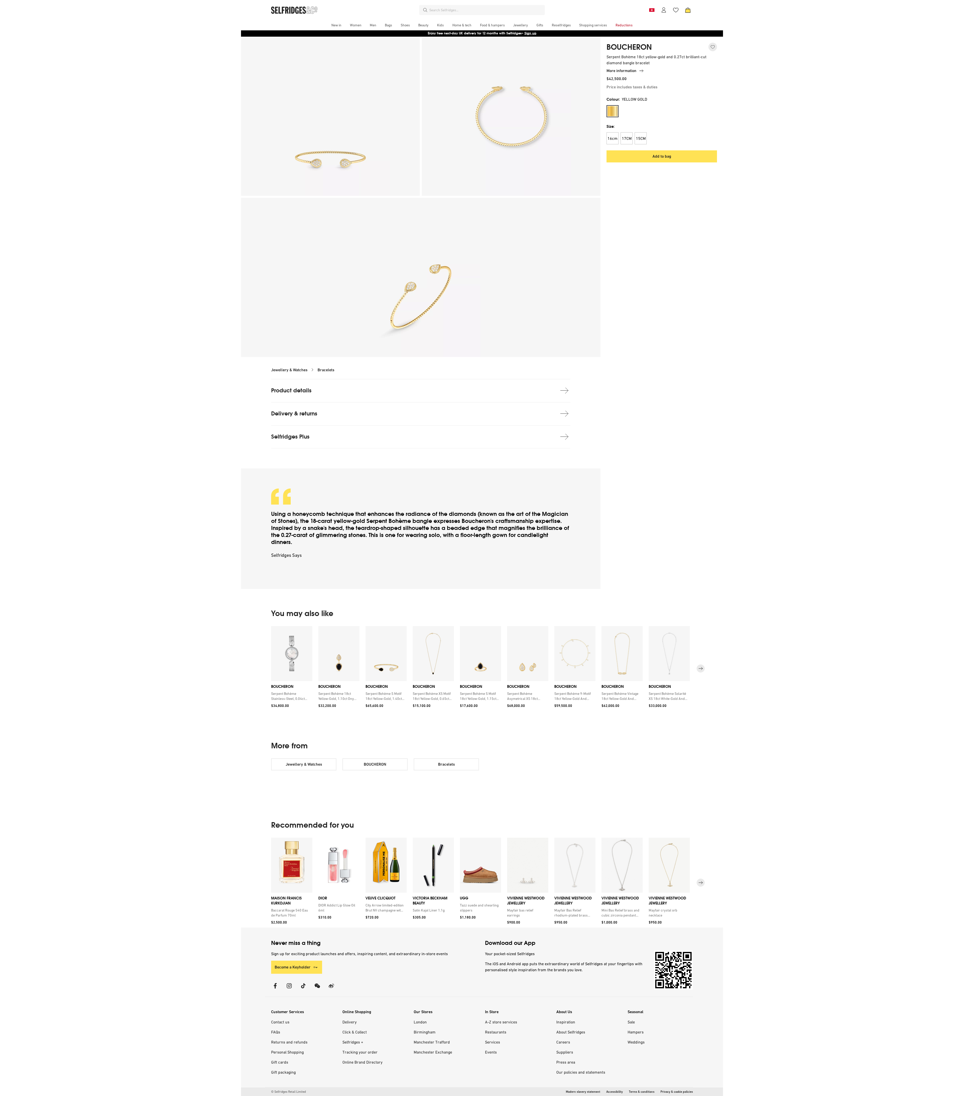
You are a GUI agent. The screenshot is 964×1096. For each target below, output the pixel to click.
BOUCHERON (629, 47)
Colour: (627, 99)
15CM (641, 138)
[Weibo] (331, 989)
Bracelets (326, 370)
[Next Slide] (701, 668)
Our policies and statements (580, 1072)
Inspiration (565, 1022)
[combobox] (486, 10)
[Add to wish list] (712, 47)
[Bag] (688, 10)
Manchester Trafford (432, 1042)
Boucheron (476, 521)
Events (491, 1052)
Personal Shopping (287, 1052)
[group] (482, 668)
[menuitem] (336, 25)
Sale (631, 1022)
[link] (290, 696)
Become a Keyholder (293, 967)
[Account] (664, 10)
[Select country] (652, 10)
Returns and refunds (289, 1042)
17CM (627, 138)
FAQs (275, 1032)
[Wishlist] (676, 10)
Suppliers (564, 1052)
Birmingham (425, 1032)
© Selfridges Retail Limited (288, 1091)
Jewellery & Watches (289, 370)
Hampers (636, 1032)
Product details (291, 390)
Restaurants (495, 1032)
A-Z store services (501, 1022)
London (420, 1022)
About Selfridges (570, 1032)
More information (621, 70)
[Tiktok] (303, 989)
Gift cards (279, 1062)
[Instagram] (289, 989)
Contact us (280, 1022)
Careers (563, 1042)
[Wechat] (317, 989)
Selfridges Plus (290, 436)
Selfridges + (352, 1042)
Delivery (349, 1022)
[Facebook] (275, 989)
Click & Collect (354, 1032)
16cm (613, 138)
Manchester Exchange (433, 1052)
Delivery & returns (294, 413)
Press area (565, 1062)
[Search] (425, 10)
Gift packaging (283, 1072)
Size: (611, 126)
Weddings (636, 1042)
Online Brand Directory (362, 1062)
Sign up (530, 33)
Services (492, 1042)
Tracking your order (360, 1052)
